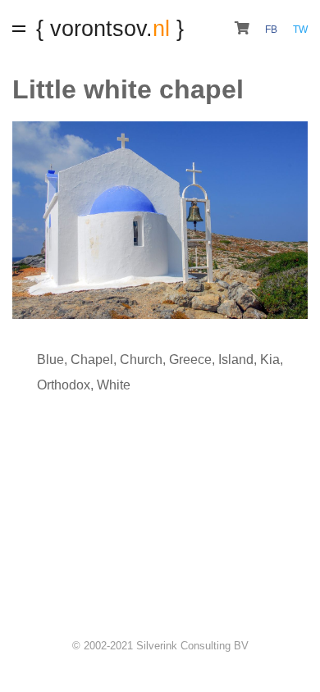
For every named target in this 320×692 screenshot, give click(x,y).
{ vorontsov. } (110, 28)
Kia (270, 359)
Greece (190, 359)
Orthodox (63, 385)
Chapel (92, 359)
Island (236, 359)
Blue (50, 359)
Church (141, 359)
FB (272, 29)
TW (300, 29)
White (113, 385)
